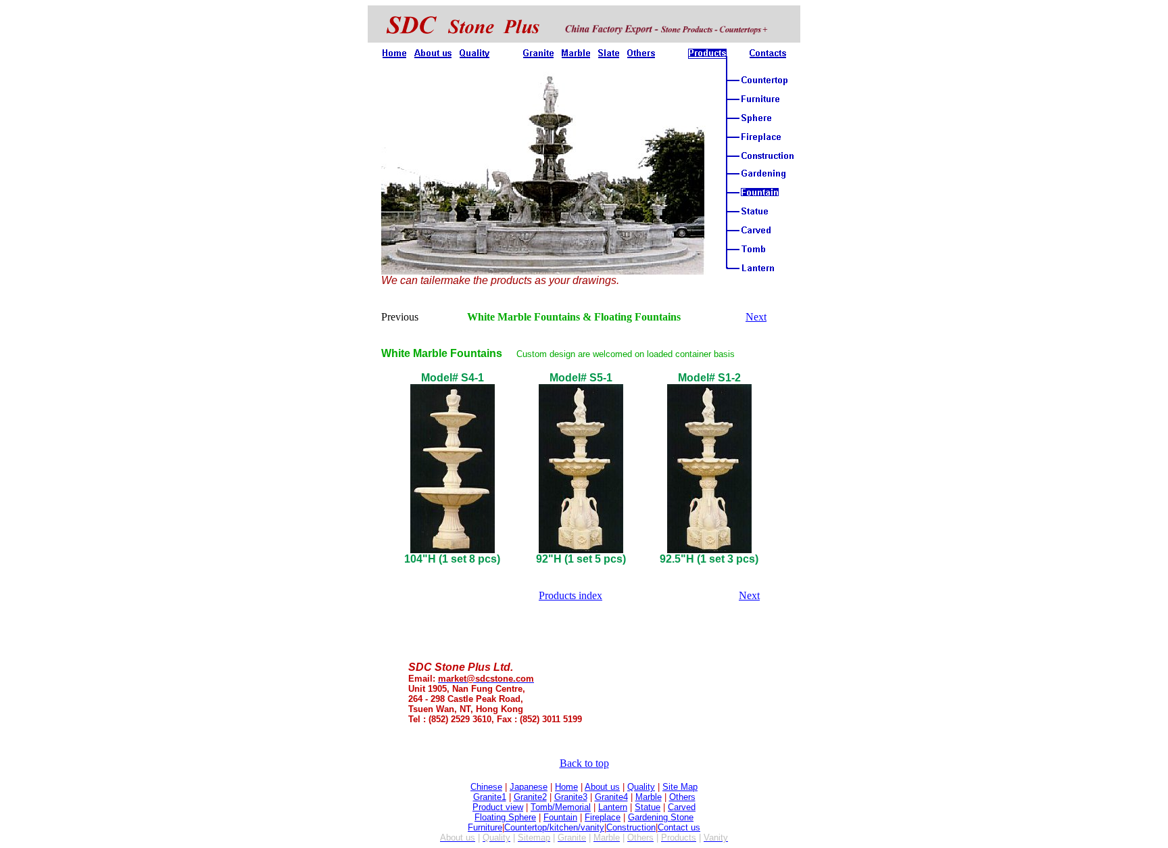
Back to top (584, 763)
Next (756, 317)
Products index (570, 595)
